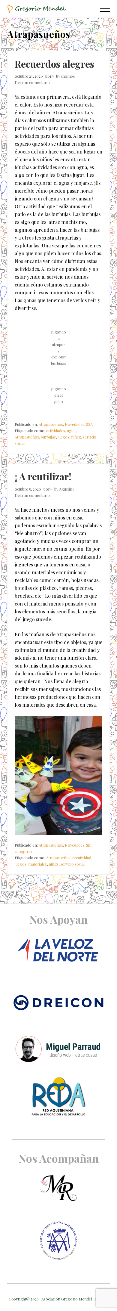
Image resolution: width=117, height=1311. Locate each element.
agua (71, 430)
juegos (63, 436)
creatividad (81, 857)
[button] (105, 8)
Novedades (74, 424)
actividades (55, 430)
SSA (89, 424)
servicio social (72, 863)
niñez (76, 436)
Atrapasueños (51, 424)
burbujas (48, 436)
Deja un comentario (32, 82)
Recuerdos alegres (54, 63)
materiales (37, 863)
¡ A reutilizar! (43, 476)
